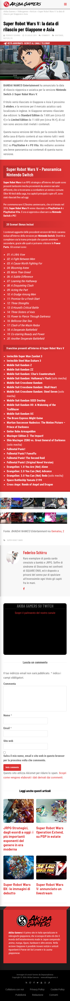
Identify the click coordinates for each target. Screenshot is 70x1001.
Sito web (8, 741)
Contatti (53, 995)
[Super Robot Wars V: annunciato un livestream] (51, 878)
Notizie (33, 11)
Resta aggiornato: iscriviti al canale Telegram (28, 43)
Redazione (37, 995)
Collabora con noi (14, 989)
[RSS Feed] (26, 983)
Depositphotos (47, 975)
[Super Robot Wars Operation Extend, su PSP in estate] (51, 821)
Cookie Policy (58, 989)
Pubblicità (20, 995)
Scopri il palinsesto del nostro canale (35, 613)
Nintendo (59, 35)
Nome (6, 715)
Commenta (9, 683)
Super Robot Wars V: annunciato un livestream (49, 888)
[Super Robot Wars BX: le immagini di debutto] (18, 878)
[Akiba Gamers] (22, 6)
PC (12, 38)
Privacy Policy (37, 989)
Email (6, 728)
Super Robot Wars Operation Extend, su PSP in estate (50, 832)
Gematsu (56, 531)
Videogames (23, 11)
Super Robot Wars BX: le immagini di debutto (17, 888)
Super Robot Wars (15, 540)
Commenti (45, 35)
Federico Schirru (13, 35)
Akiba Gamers (9, 11)
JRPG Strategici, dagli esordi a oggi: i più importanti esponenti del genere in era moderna (18, 838)
